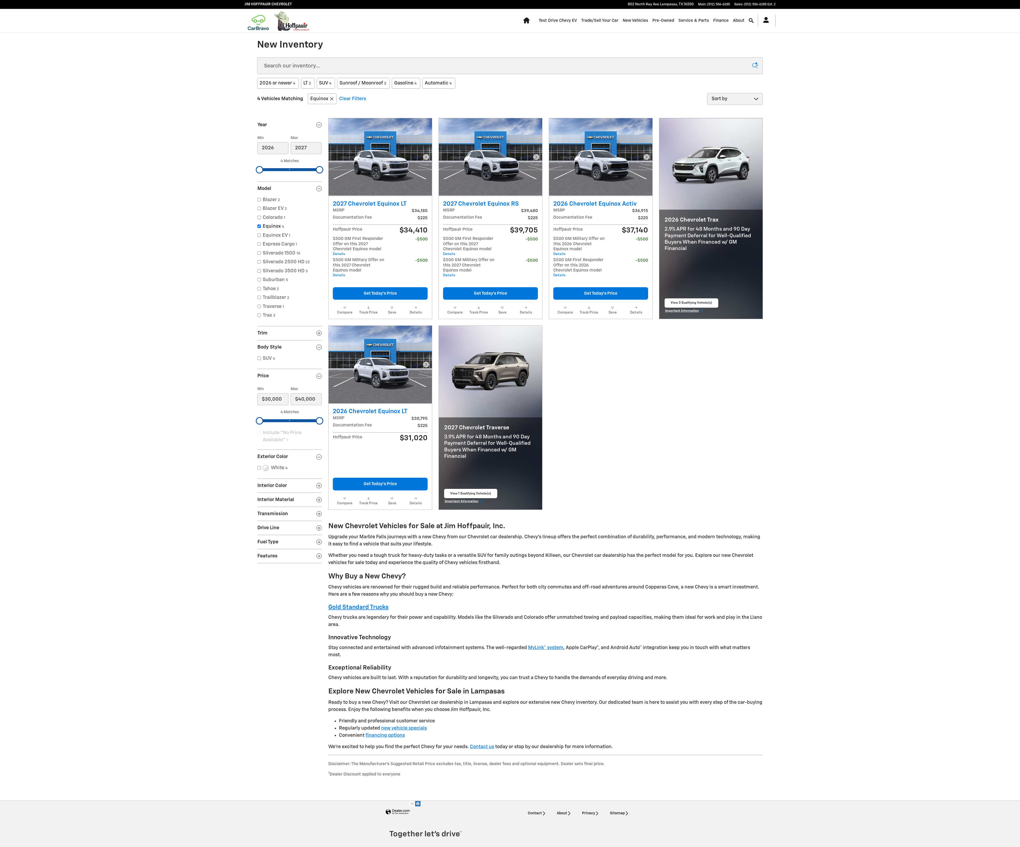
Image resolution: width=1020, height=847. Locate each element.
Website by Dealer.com (398, 812)
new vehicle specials (404, 728)
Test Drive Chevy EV (558, 21)
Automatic (438, 83)
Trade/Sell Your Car (599, 21)
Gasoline (405, 83)
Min (260, 138)
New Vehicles (635, 21)
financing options (385, 735)
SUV (325, 83)
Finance (721, 21)
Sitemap (617, 813)
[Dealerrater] (412, 803)
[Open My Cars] (764, 21)
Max (294, 138)
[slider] (259, 169)
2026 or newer (277, 83)
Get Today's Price (380, 293)
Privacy (588, 813)
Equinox (319, 98)
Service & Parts (693, 21)
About (739, 21)
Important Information (684, 311)
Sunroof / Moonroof (362, 83)
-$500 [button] (421, 239)
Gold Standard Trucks (358, 607)
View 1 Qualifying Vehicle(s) (470, 495)
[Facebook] (417, 803)
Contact (535, 813)
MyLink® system (545, 647)
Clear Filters (352, 98)
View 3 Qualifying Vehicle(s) (691, 304)
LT (307, 83)
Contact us (482, 746)
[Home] (258, 20)
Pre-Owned (663, 21)
